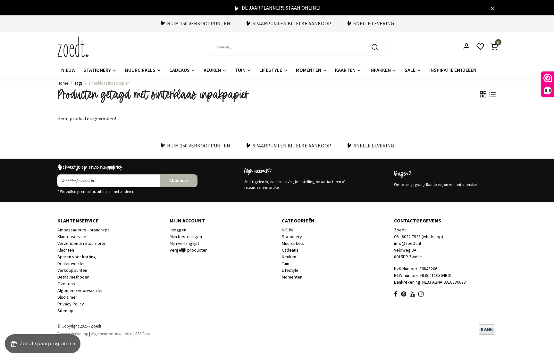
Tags (78, 83)
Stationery (97, 70)
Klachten (65, 250)
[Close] (492, 8)
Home (62, 83)
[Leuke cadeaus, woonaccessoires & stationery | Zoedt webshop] (72, 47)
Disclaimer (67, 297)
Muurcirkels (140, 70)
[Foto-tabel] (483, 94)
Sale (410, 70)
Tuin (241, 70)
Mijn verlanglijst (184, 243)
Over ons (66, 284)
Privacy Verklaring (72, 333)
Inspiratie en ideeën (452, 70)
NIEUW (68, 70)
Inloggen (178, 230)
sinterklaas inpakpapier (109, 83)
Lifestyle (271, 70)
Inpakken (380, 70)
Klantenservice (71, 236)
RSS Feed (142, 333)
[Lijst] (492, 94)
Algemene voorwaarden (80, 290)
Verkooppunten (72, 270)
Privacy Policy (70, 304)
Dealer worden (71, 263)
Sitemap (65, 310)
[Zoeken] (374, 47)
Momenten (309, 70)
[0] (490, 47)
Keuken (213, 70)
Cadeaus (180, 70)
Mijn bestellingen (186, 236)
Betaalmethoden (73, 277)
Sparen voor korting (76, 257)
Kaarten (346, 70)
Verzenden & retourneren (81, 243)
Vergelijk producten (188, 250)
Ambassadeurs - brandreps (83, 230)
